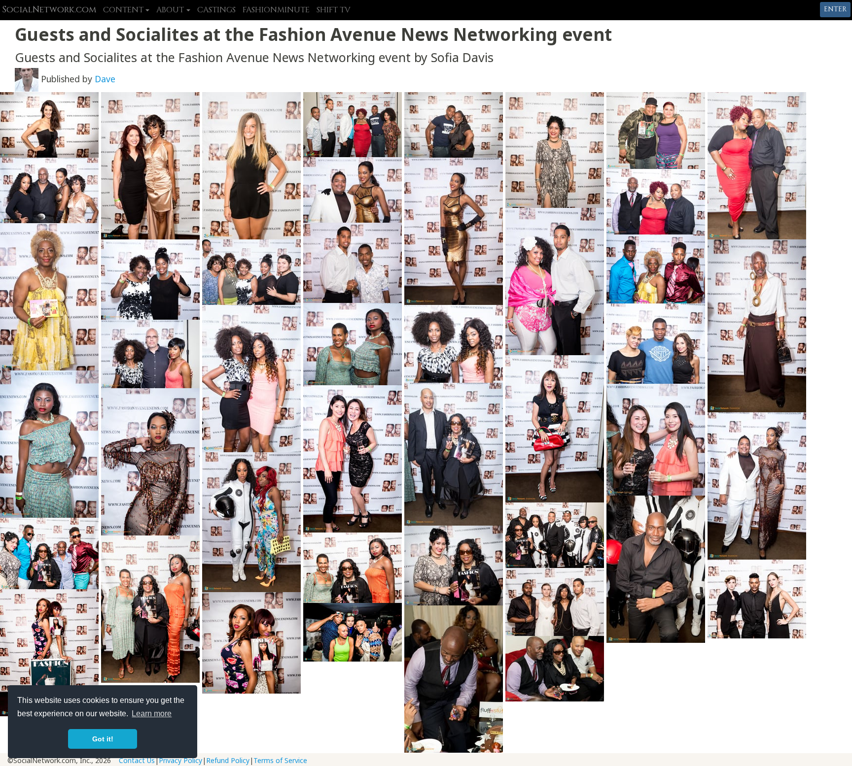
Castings (216, 9)
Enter (835, 9)
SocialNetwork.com (49, 10)
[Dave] (26, 79)
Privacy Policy (180, 760)
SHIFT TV (334, 9)
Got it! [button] (102, 739)
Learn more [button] (152, 713)
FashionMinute (276, 9)
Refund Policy (227, 760)
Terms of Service (280, 760)
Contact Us (137, 760)
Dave (105, 79)
